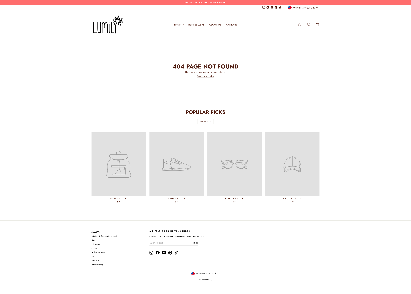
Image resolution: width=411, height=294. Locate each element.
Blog (93, 240)
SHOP (177, 24)
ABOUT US (215, 24)
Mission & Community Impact (104, 236)
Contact (95, 248)
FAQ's (94, 256)
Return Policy (97, 260)
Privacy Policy (97, 264)
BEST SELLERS (196, 24)
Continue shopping (205, 76)
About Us (96, 232)
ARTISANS (231, 24)
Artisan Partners (98, 252)
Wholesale (96, 244)
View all (205, 121)
